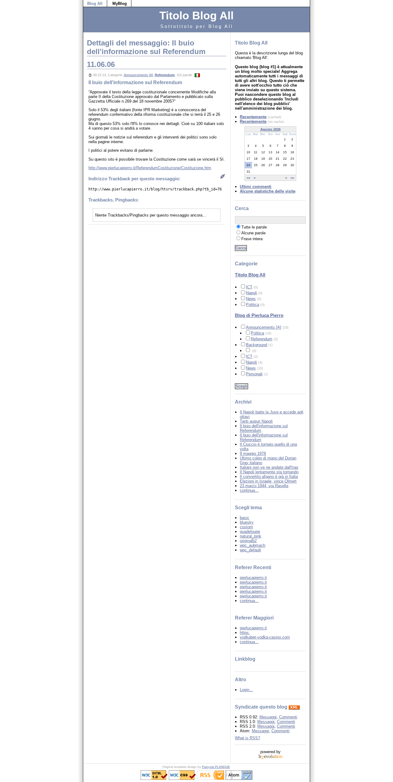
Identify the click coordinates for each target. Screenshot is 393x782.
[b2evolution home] (270, 756)
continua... (249, 490)
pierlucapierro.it (253, 577)
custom (246, 527)
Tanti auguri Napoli (256, 421)
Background (256, 344)
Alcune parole (253, 233)
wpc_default (250, 550)
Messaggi (268, 717)
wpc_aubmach (252, 545)
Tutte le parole (254, 227)
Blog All (95, 3)
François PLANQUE (216, 766)
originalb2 (248, 540)
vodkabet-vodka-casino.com (265, 637)
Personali (254, 374)
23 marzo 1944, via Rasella (264, 485)
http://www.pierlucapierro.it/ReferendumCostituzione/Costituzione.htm (149, 168)
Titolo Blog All (250, 274)
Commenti (288, 717)
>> (292, 178)
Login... (246, 689)
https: (245, 632)
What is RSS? (247, 738)
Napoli (251, 293)
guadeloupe (250, 531)
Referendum (165, 75)
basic (244, 517)
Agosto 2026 (270, 129)
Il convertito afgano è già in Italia (269, 476)
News (251, 298)
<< (248, 178)
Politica (252, 304)
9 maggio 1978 (253, 453)
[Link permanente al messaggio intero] (90, 75)
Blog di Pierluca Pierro (259, 315)
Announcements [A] (138, 75)
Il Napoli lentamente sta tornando (269, 472)
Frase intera (252, 239)
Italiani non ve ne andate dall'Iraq (269, 467)
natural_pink (250, 536)
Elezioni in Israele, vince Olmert (268, 481)
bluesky (247, 522)
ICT (249, 287)
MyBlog (119, 3)
